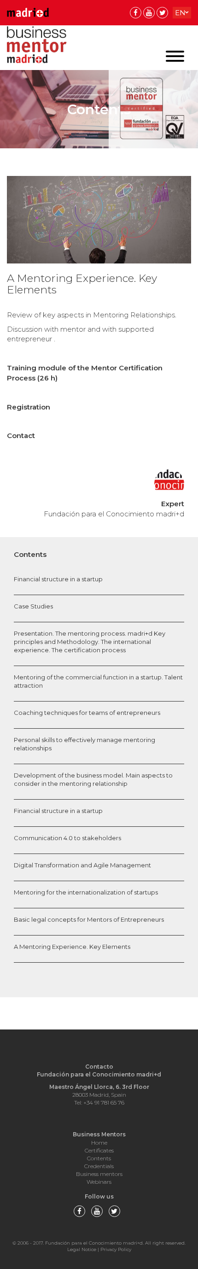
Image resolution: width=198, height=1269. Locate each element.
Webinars (99, 1181)
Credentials (99, 1166)
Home (99, 1142)
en (180, 12)
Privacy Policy (115, 1249)
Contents (99, 1158)
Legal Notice (81, 1249)
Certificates (99, 1150)
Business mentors (99, 1173)
